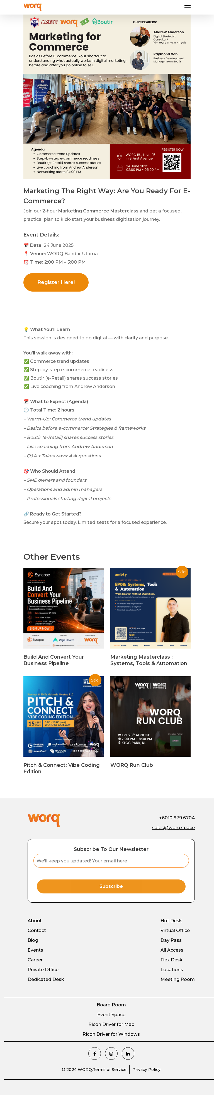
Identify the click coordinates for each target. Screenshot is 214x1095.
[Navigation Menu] (187, 7)
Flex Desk (171, 959)
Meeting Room (177, 979)
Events (35, 950)
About (35, 920)
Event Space (111, 1014)
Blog (33, 940)
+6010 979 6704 (177, 817)
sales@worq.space (173, 827)
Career (35, 959)
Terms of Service (110, 1069)
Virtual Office (175, 930)
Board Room (111, 1005)
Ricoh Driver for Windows (111, 1034)
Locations (171, 969)
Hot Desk (171, 920)
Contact (37, 930)
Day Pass (171, 940)
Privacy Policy (146, 1069)
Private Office (43, 969)
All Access (171, 950)
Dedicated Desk (46, 979)
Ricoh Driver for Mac (111, 1024)
